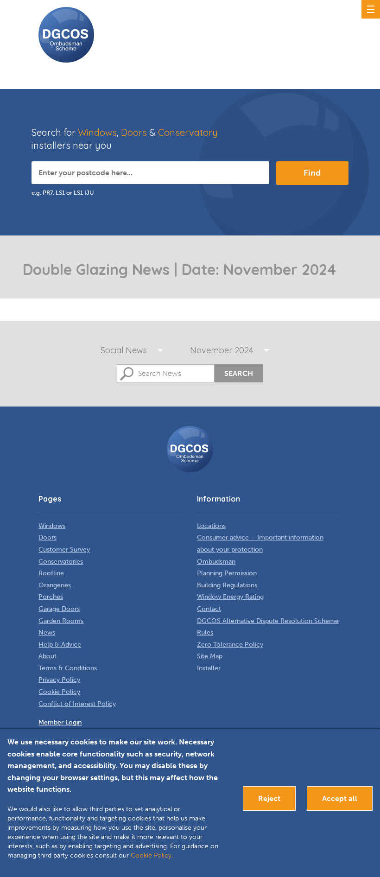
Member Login (60, 722)
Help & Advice (59, 644)
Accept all (339, 798)
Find (312, 173)
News (46, 632)
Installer (209, 668)
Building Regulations (227, 585)
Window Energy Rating (230, 597)
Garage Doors (59, 609)
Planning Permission (227, 573)
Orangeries (54, 585)
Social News (124, 350)
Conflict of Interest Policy (77, 704)
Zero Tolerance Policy (230, 644)
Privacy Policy (59, 680)
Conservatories (60, 562)
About (47, 656)
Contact (209, 609)
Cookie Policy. (152, 855)
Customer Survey (64, 549)
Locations (211, 526)
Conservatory (188, 132)
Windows (97, 132)
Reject (269, 798)
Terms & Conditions (67, 668)
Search (238, 373)
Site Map (209, 656)
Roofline (51, 573)
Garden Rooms (60, 621)
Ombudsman (216, 562)
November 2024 (221, 350)
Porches (50, 597)
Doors (134, 132)
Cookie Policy (59, 692)
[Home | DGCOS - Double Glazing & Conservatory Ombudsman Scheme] (66, 35)
